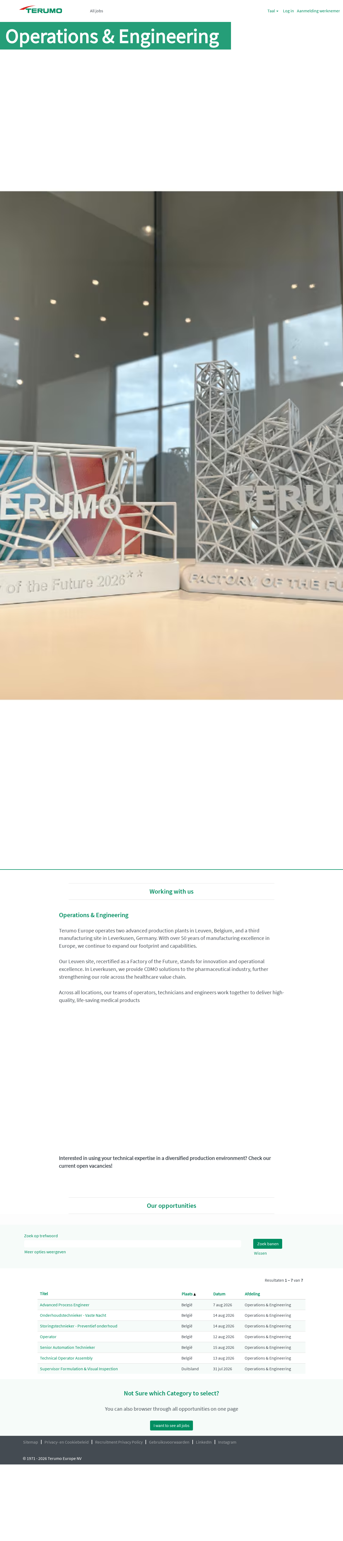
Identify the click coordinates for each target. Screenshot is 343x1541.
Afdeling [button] (252, 1293)
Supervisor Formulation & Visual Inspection (79, 1368)
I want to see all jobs (171, 1425)
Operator (48, 1336)
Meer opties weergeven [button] (45, 1251)
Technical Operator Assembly (66, 1358)
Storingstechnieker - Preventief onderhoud (78, 1326)
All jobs (96, 10)
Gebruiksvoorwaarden (169, 1442)
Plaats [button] (187, 1293)
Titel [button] (44, 1293)
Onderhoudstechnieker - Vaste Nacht (73, 1315)
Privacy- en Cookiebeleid (66, 1442)
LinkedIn (204, 1442)
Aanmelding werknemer (318, 10)
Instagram (227, 1442)
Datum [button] (219, 1293)
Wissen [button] (260, 1253)
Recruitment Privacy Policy (119, 1442)
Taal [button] (271, 10)
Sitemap (30, 1442)
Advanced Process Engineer (65, 1304)
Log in (288, 10)
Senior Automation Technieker (67, 1347)
